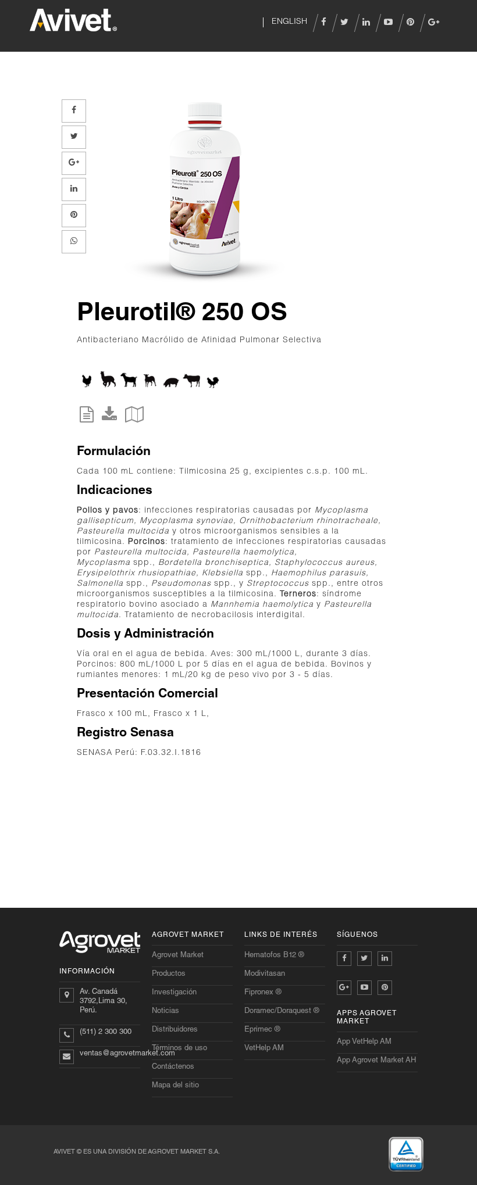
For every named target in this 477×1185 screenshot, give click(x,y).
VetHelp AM (264, 1048)
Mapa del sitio (175, 1086)
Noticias (165, 1011)
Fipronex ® (263, 993)
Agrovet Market (178, 956)
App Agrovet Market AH (376, 1061)
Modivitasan (264, 974)
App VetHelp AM (364, 1042)
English (288, 22)
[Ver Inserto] (87, 418)
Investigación (174, 993)
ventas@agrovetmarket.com (127, 1054)
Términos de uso (179, 1048)
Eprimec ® (262, 1030)
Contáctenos (173, 1067)
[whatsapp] (74, 241)
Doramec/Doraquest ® (281, 1011)
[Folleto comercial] (134, 418)
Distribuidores (175, 1030)
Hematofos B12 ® (274, 956)
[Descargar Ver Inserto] (109, 418)
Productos (169, 974)
